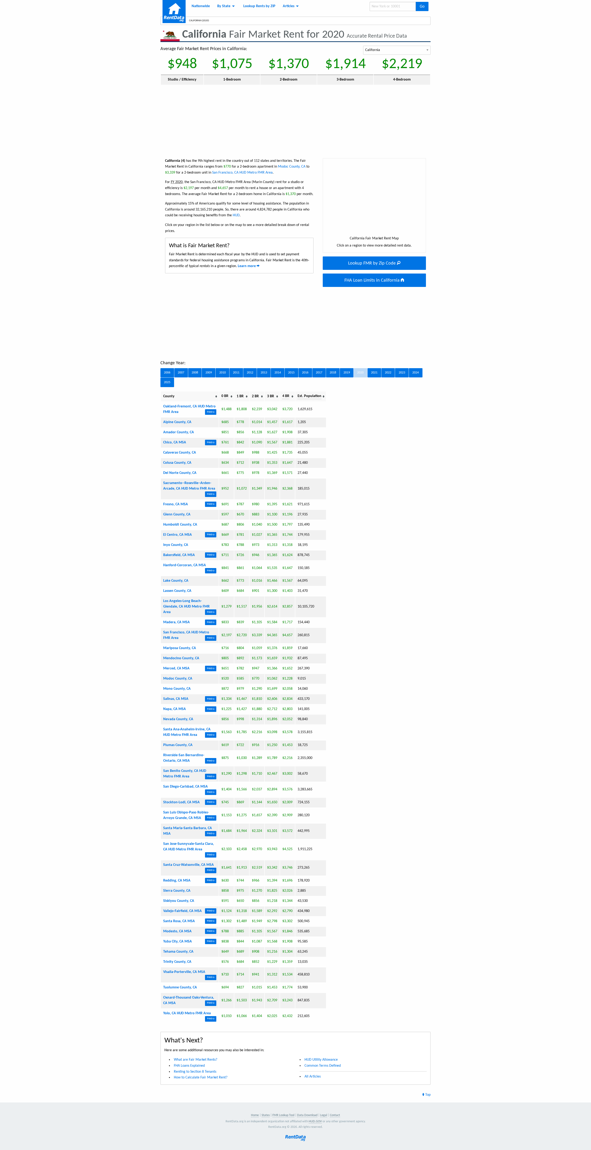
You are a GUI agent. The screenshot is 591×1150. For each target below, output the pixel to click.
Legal (323, 1115)
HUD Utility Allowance (321, 1060)
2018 (333, 372)
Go (422, 6)
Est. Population (309, 396)
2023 (402, 372)
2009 (208, 372)
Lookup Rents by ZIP (259, 6)
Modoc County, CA (291, 167)
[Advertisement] (295, 121)
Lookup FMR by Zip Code (372, 263)
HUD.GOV (315, 1121)
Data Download (307, 1115)
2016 (305, 372)
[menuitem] (201, 6)
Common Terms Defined (323, 1066)
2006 (167, 372)
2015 (291, 372)
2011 (236, 372)
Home (255, 1115)
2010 (222, 372)
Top (427, 1095)
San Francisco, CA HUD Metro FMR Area (242, 173)
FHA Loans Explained (189, 1066)
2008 (195, 372)
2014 (277, 372)
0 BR (224, 396)
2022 (388, 372)
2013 (264, 372)
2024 (415, 372)
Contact (335, 1115)
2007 (181, 372)
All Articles (313, 1076)
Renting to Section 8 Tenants (195, 1072)
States (266, 1115)
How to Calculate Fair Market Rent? (200, 1077)
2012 (250, 372)
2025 (167, 382)
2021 (374, 372)
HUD (236, 215)
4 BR (285, 396)
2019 (347, 372)
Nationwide (201, 6)
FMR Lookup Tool (283, 1115)
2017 (319, 372)
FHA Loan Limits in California (372, 280)
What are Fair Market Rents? (195, 1060)
